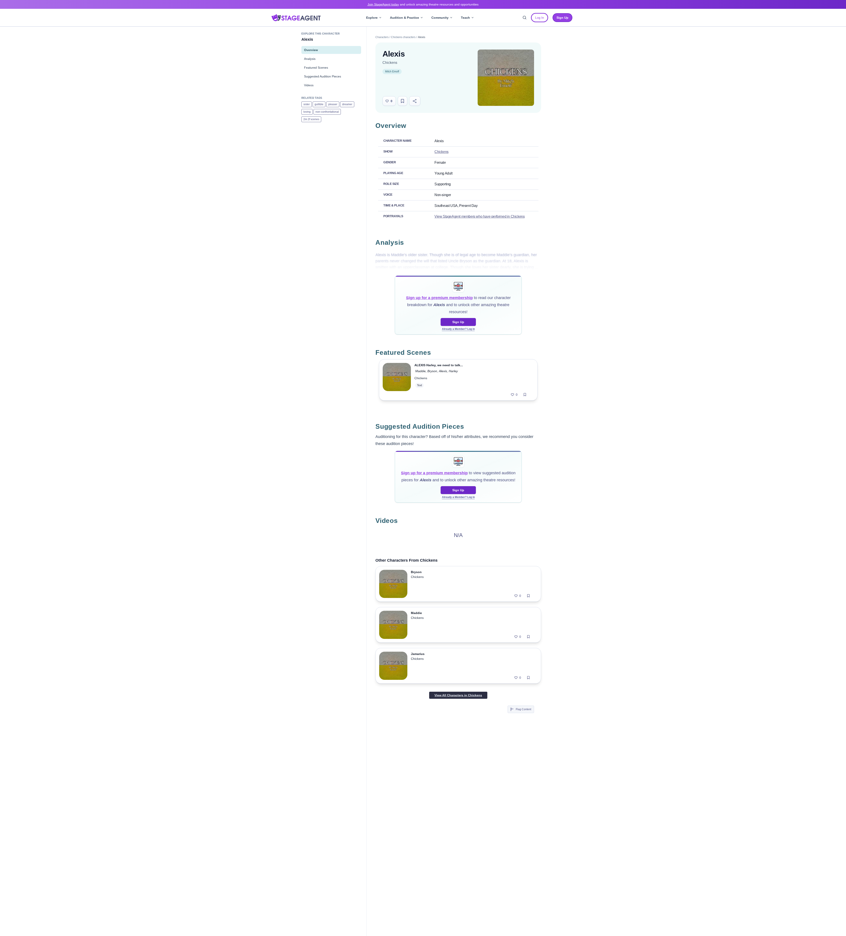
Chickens (389, 62)
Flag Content (523, 709)
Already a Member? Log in (458, 329)
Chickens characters (403, 37)
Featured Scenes (316, 67)
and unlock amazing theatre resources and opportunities (423, 4)
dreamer (347, 104)
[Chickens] (506, 78)
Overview (311, 50)
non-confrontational (327, 111)
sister (306, 104)
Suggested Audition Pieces (322, 76)
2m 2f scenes (311, 119)
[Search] (524, 17)
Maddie (420, 371)
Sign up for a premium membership (439, 298)
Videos (309, 85)
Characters (382, 37)
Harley (453, 371)
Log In (539, 17)
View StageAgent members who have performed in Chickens (479, 216)
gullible (319, 104)
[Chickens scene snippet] (397, 380)
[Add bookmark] (525, 394)
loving (307, 111)
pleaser (332, 104)
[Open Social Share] (414, 101)
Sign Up (458, 322)
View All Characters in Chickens (458, 695)
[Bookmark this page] (402, 101)
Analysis (309, 59)
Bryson (432, 371)
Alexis (443, 371)
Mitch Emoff (392, 71)
